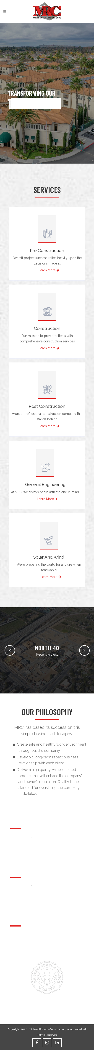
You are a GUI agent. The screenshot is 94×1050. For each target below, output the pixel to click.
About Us (53, 940)
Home (14, 932)
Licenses (52, 948)
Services (52, 932)
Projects (15, 940)
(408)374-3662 (22, 836)
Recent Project (47, 654)
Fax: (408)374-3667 (44, 836)
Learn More (47, 270)
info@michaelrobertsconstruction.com (38, 843)
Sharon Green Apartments (47, 648)
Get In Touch (18, 956)
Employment (18, 948)
